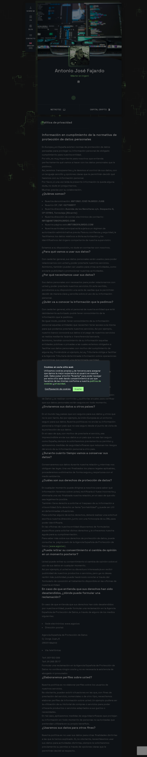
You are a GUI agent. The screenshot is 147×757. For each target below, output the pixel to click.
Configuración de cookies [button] (58, 389)
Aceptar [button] (78, 389)
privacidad (59, 383)
